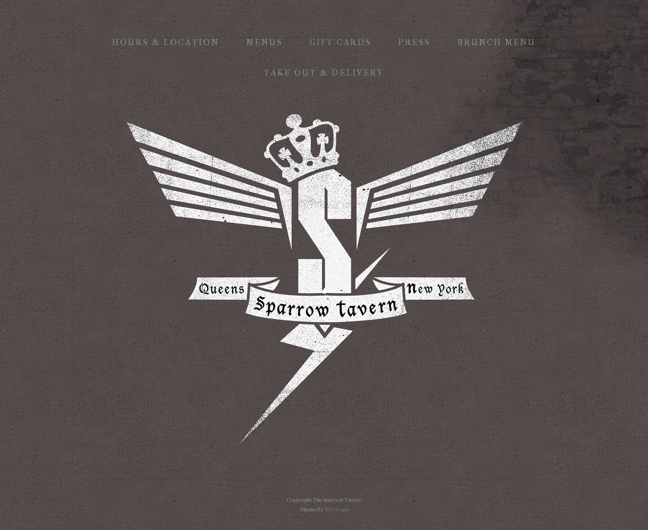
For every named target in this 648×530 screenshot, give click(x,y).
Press (414, 42)
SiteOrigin (337, 509)
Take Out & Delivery (324, 72)
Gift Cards (341, 42)
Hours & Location (165, 42)
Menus (264, 42)
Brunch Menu (497, 42)
